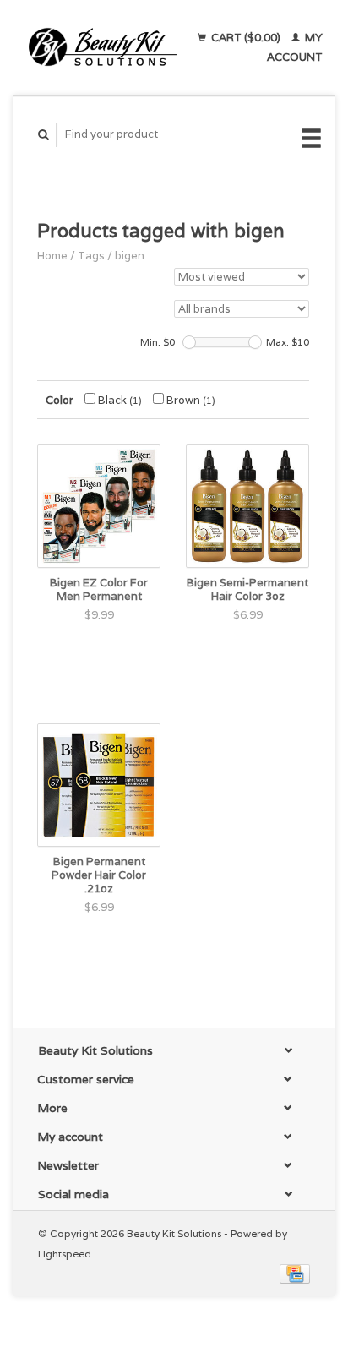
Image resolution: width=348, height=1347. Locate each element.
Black (118, 400)
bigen (129, 255)
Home (52, 255)
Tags (91, 255)
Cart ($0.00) (246, 37)
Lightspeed (64, 1253)
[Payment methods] (295, 1273)
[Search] (44, 135)
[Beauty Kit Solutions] (102, 47)
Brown (189, 400)
